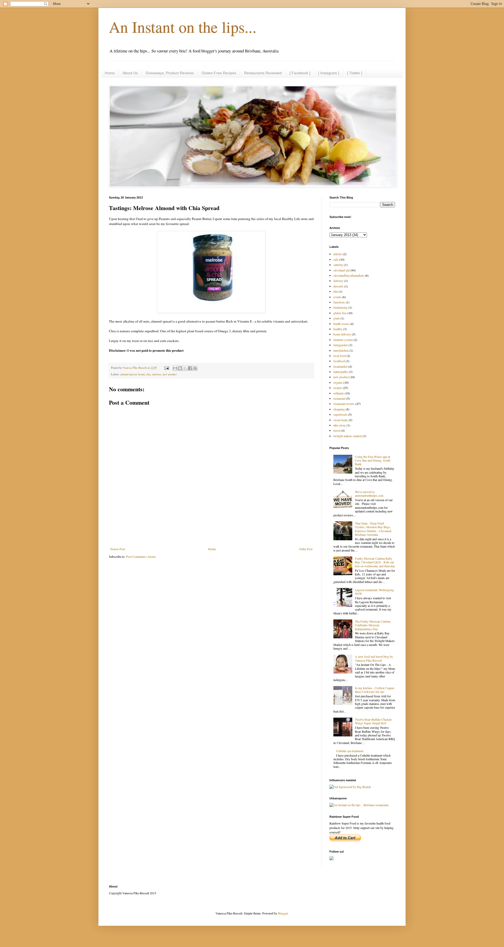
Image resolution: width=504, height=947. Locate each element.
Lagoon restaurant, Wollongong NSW (374, 592)
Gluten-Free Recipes (219, 73)
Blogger (283, 913)
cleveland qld (341, 270)
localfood (339, 361)
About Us (130, 73)
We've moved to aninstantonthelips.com (369, 493)
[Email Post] (166, 368)
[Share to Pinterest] (195, 368)
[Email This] (175, 368)
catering (338, 265)
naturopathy (340, 372)
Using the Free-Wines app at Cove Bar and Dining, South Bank (372, 460)
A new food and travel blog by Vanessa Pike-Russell (374, 658)
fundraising (340, 307)
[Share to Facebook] (190, 368)
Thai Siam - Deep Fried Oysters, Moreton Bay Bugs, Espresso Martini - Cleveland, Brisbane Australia (373, 529)
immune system (343, 340)
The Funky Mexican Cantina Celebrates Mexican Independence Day (372, 625)
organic (338, 382)
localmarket (340, 366)
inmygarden (340, 345)
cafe (335, 259)
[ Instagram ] (328, 73)
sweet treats (340, 420)
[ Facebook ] (300, 73)
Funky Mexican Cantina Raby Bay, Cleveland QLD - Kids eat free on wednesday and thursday (375, 562)
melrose (156, 374)
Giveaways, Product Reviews (170, 73)
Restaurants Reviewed (263, 73)
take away (339, 425)
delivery (338, 281)
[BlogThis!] (180, 368)
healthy (337, 329)
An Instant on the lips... (182, 26)
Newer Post (117, 549)
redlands (338, 393)
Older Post (305, 549)
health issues (341, 324)
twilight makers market (347, 436)
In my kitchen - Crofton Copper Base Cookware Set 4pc (374, 690)
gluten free (339, 313)
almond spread (128, 374)
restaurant (339, 398)
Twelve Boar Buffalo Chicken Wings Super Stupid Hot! (373, 721)
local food (339, 356)
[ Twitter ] (354, 73)
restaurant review (344, 404)
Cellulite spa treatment (349, 751)
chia (148, 374)
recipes (337, 388)
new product (170, 374)
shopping (339, 409)
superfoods (340, 414)
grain (336, 318)
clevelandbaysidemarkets (348, 275)
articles (337, 254)
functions (339, 302)
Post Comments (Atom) (141, 556)
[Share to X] (185, 368)
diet (335, 291)
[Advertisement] (211, 533)
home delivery (342, 334)
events (337, 297)
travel (336, 430)
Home (110, 73)
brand (141, 374)
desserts (338, 286)
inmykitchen (341, 350)
